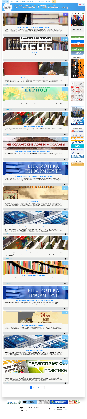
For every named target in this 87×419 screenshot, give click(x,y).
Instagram (66, 409)
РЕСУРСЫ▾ (22, 1)
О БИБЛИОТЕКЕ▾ (14, 1)
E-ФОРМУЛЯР (41, 1)
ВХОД (54, 1)
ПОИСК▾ (48, 1)
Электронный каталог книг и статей (77, 41)
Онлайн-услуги (77, 37)
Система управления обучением (77, 164)
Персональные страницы (77, 53)
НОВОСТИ (5, 1)
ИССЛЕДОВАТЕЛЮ (31, 1)
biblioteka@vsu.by (27, 412)
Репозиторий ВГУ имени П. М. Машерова (77, 45)
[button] (82, 24)
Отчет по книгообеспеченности (77, 49)
